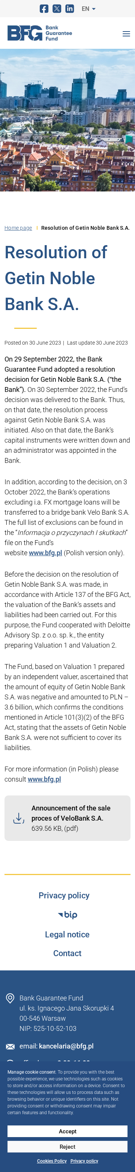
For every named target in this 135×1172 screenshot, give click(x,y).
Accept (67, 1131)
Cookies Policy (52, 1161)
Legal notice (67, 934)
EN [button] (86, 8)
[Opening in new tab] (68, 915)
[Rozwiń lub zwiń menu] (126, 33)
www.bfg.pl (45, 553)
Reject (67, 1146)
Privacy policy (84, 1161)
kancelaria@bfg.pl (66, 1046)
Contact (67, 953)
